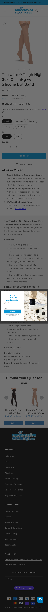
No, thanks (12, 318)
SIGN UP (12, 312)
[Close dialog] (45, 293)
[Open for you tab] (40, 600)
